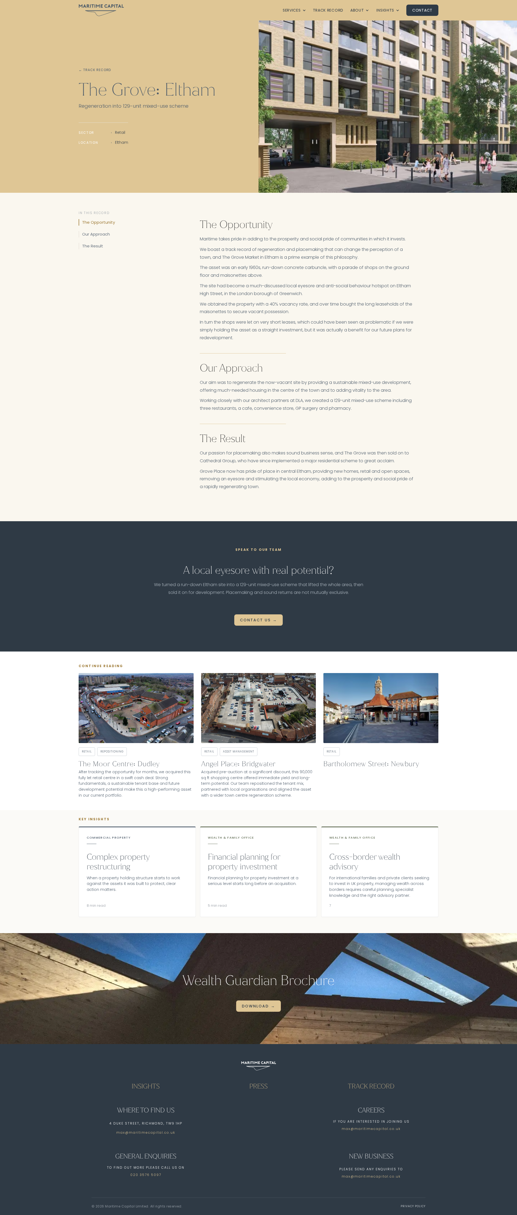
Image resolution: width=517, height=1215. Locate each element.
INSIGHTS (146, 1086)
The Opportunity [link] (98, 222)
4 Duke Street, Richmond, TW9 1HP (145, 1123)
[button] (294, 10)
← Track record (95, 70)
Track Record (328, 10)
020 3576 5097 (145, 1174)
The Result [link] (92, 246)
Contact (422, 10)
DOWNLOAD (255, 1006)
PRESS (258, 1086)
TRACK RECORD (371, 1086)
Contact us (255, 620)
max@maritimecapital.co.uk (145, 1132)
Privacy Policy (413, 1206)
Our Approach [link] (96, 234)
